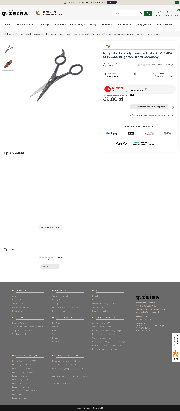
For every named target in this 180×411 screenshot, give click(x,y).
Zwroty (55, 303)
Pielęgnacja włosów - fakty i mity (66, 361)
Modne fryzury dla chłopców (24, 365)
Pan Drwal (56, 323)
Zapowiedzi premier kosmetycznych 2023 (30, 327)
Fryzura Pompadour (20, 387)
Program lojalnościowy (21, 300)
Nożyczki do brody (21, 179)
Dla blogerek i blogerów (102, 300)
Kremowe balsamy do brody (104, 334)
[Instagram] (145, 320)
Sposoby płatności (60, 296)
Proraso (55, 341)
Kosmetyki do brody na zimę (104, 349)
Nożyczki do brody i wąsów (83, 34)
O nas (14, 296)
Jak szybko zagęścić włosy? (64, 365)
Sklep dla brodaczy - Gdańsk (104, 303)
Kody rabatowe (58, 311)
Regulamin (17, 311)
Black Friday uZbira (100, 311)
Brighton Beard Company (66, 179)
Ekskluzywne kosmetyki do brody (106, 345)
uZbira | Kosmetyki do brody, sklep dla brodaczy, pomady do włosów (29, 34)
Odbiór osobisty (19, 303)
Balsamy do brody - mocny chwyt (106, 330)
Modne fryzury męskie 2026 (24, 361)
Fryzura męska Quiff (20, 379)
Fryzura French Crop (21, 376)
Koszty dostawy (59, 300)
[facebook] (136, 320)
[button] (148, 13)
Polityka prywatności (21, 307)
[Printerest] (141, 320)
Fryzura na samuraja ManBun (24, 391)
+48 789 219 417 (164, 116)
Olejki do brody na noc (101, 338)
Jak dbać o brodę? (20, 334)
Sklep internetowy (89, 408)
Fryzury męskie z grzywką (23, 372)
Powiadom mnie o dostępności (151, 106)
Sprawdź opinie (98, 307)
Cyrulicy (55, 327)
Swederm (56, 334)
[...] (55, 78)
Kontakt (95, 296)
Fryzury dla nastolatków (22, 368)
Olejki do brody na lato (101, 327)
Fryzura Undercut (19, 383)
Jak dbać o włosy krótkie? (63, 383)
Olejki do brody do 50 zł (102, 323)
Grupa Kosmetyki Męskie (23, 330)
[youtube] (150, 320)
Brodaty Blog (18, 323)
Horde (55, 330)
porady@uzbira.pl (147, 312)
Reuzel (55, 338)
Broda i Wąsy (65, 34)
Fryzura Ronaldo (19, 394)
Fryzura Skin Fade (19, 398)
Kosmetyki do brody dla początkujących (109, 341)
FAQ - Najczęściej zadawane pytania (67, 307)
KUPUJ (110, 2)
